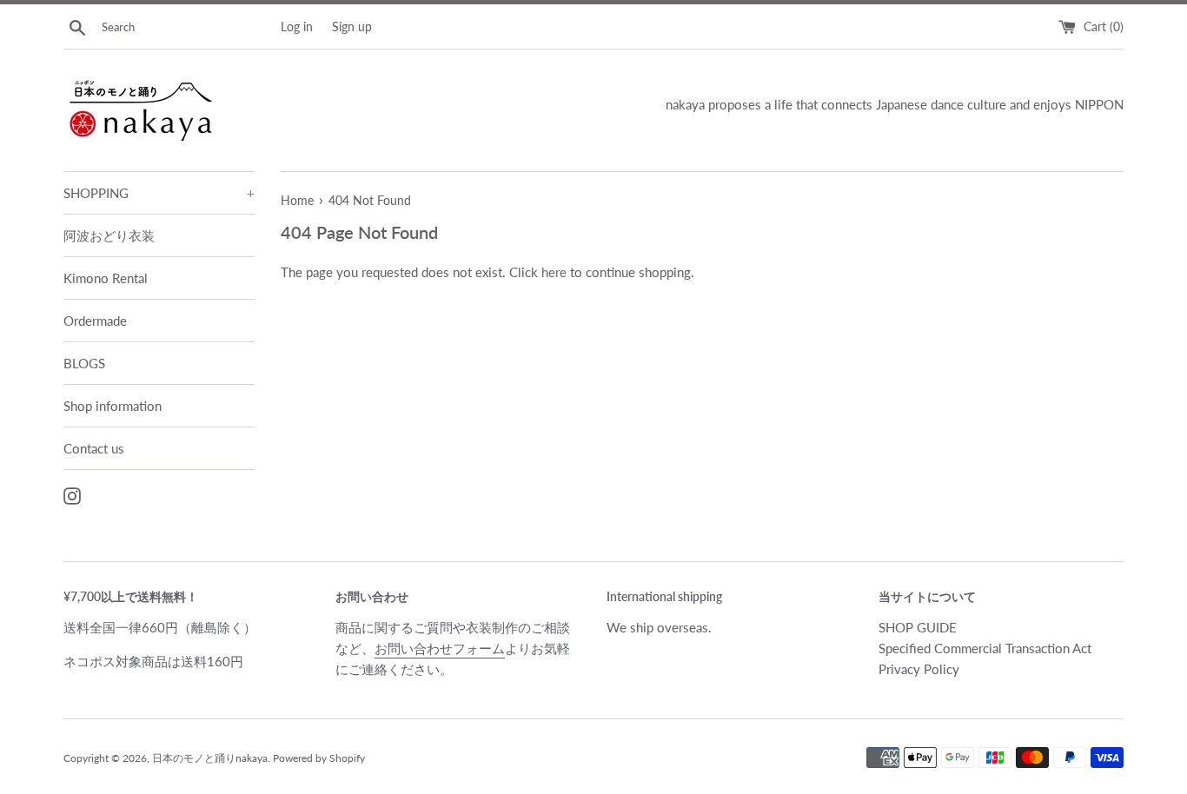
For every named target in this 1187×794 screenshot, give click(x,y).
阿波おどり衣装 (109, 235)
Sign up (352, 27)
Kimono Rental (105, 278)
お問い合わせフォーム (440, 648)
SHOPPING (159, 193)
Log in (297, 27)
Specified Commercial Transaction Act (985, 648)
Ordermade (95, 320)
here (554, 272)
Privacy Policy (919, 669)
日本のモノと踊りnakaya (210, 757)
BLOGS (84, 363)
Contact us (93, 448)
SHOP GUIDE (918, 627)
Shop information (112, 406)
